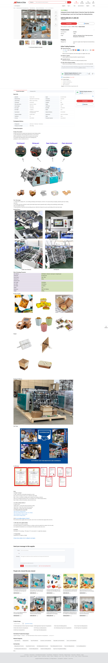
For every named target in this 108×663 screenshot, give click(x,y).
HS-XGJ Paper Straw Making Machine (80, 625)
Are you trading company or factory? (22, 518)
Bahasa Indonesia (85, 656)
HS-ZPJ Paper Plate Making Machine (40, 629)
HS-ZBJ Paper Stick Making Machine (60, 625)
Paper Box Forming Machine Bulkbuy (59, 648)
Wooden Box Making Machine (46, 648)
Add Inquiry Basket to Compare (36, 47)
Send (22, 565)
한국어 (63, 656)
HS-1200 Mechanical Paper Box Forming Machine (62, 627)
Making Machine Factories (19, 646)
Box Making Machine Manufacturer (20, 648)
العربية (60, 656)
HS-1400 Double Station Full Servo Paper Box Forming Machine (24, 625)
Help (74, 5)
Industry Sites (61, 654)
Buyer (69, 5)
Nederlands (56, 656)
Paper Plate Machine (34, 640)
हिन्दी (69, 656)
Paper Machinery (17, 640)
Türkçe (76, 656)
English (28, 656)
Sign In (62, 86)
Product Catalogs (29, 623)
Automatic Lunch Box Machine (45, 640)
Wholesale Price (55, 654)
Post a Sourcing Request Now (45, 565)
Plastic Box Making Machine (69, 646)
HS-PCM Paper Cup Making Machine (40, 627)
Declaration (65, 658)
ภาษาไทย (72, 656)
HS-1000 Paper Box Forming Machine (80, 627)
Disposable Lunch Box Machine (58, 640)
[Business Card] (92, 96)
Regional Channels (67, 654)
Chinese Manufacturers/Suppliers (41, 654)
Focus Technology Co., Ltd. (47, 658)
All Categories (17, 5)
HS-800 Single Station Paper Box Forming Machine (42, 625)
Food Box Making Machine (33, 648)
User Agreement (60, 658)
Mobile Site (78, 654)
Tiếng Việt (79, 656)
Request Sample (82, 26)
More (14, 650)
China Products (32, 654)
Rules (94, 5)
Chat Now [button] (87, 23)
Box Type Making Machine (81, 646)
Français (39, 656)
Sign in (93, 3)
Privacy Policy (71, 658)
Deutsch (52, 656)
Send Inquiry (68, 23)
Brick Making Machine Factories (42, 646)
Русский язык (44, 656)
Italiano (48, 656)
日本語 (66, 656)
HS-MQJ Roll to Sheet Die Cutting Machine (21, 627)
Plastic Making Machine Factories (56, 646)
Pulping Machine (25, 640)
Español (31, 656)
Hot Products (26, 654)
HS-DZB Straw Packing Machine (19, 629)
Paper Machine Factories (30, 646)
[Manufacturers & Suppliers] (20, 2)
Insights (82, 654)
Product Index (73, 654)
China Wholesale (49, 654)
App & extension (81, 5)
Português (35, 656)
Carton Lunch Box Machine (71, 640)
